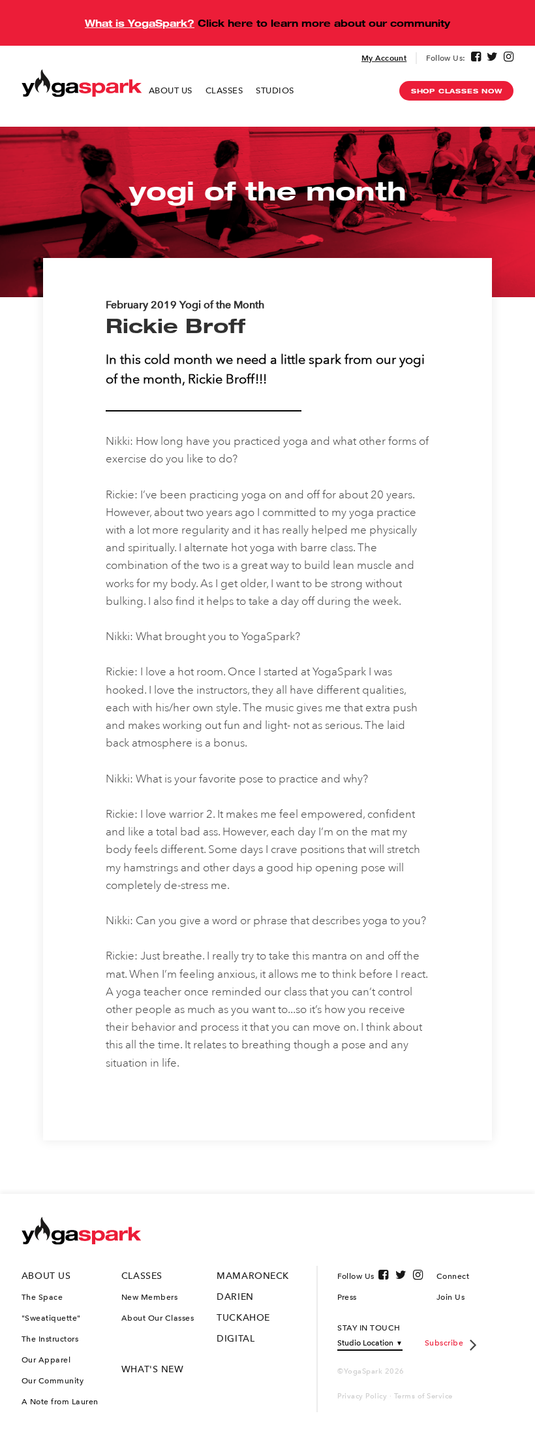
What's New (152, 1369)
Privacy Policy (362, 1396)
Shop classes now (456, 90)
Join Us (450, 1297)
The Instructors (50, 1339)
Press (347, 1297)
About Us (170, 90)
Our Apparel (46, 1359)
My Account (383, 58)
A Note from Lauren (60, 1401)
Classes (224, 90)
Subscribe (444, 1342)
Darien (235, 1296)
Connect (453, 1276)
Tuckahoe (243, 1317)
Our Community (53, 1380)
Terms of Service (423, 1396)
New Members (149, 1297)
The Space (42, 1297)
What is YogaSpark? (139, 22)
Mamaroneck (253, 1276)
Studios (275, 90)
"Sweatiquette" (51, 1318)
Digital (235, 1338)
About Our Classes (157, 1318)
